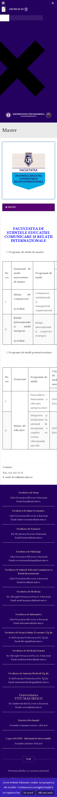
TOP (28, 759)
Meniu (12, 207)
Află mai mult (45, 792)
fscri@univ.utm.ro (22, 477)
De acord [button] (28, 792)
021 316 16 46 (16, 9)
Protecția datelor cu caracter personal (28, 770)
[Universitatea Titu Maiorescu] (28, 114)
